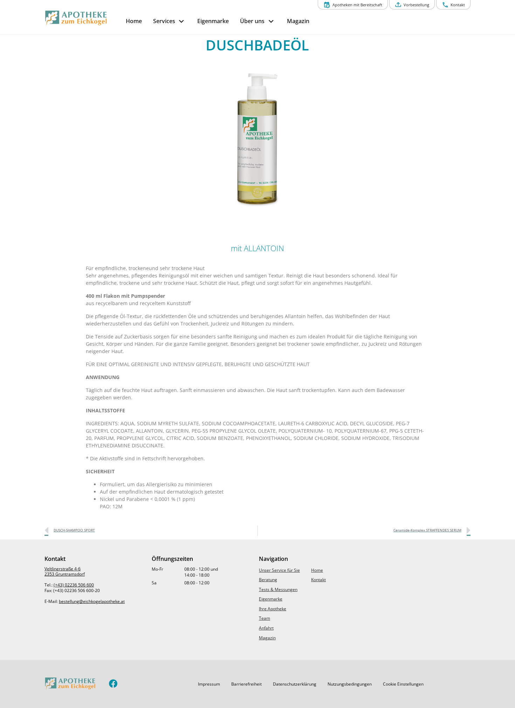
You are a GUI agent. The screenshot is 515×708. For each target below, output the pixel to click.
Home (317, 570)
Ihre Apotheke (272, 609)
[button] (209, 684)
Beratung (268, 580)
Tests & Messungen (278, 589)
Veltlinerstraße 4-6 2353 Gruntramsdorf (64, 571)
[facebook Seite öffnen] (113, 684)
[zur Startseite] (82, 18)
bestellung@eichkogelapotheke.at (92, 601)
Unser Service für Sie (279, 570)
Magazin (267, 638)
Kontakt (318, 580)
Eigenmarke (270, 599)
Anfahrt (266, 628)
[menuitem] (133, 21)
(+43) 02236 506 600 (74, 585)
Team (264, 618)
